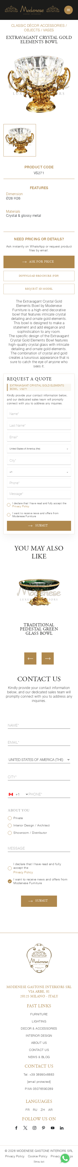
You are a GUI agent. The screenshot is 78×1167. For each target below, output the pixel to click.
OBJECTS (32, 30)
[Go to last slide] (30, 658)
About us (39, 1042)
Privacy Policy (20, 506)
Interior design (39, 1035)
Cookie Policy (37, 1156)
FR (27, 1109)
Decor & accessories (39, 1028)
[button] (19, 140)
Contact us (39, 1050)
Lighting (39, 1021)
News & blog (39, 1057)
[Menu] (68, 10)
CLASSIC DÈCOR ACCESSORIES (38, 25)
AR (50, 1109)
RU (35, 1109)
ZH (43, 1109)
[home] (32, 9)
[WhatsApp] (65, 1158)
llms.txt (39, 1161)
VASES (48, 30)
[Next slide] (48, 658)
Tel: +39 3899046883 (39, 1074)
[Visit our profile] (16, 1128)
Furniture (39, 1014)
